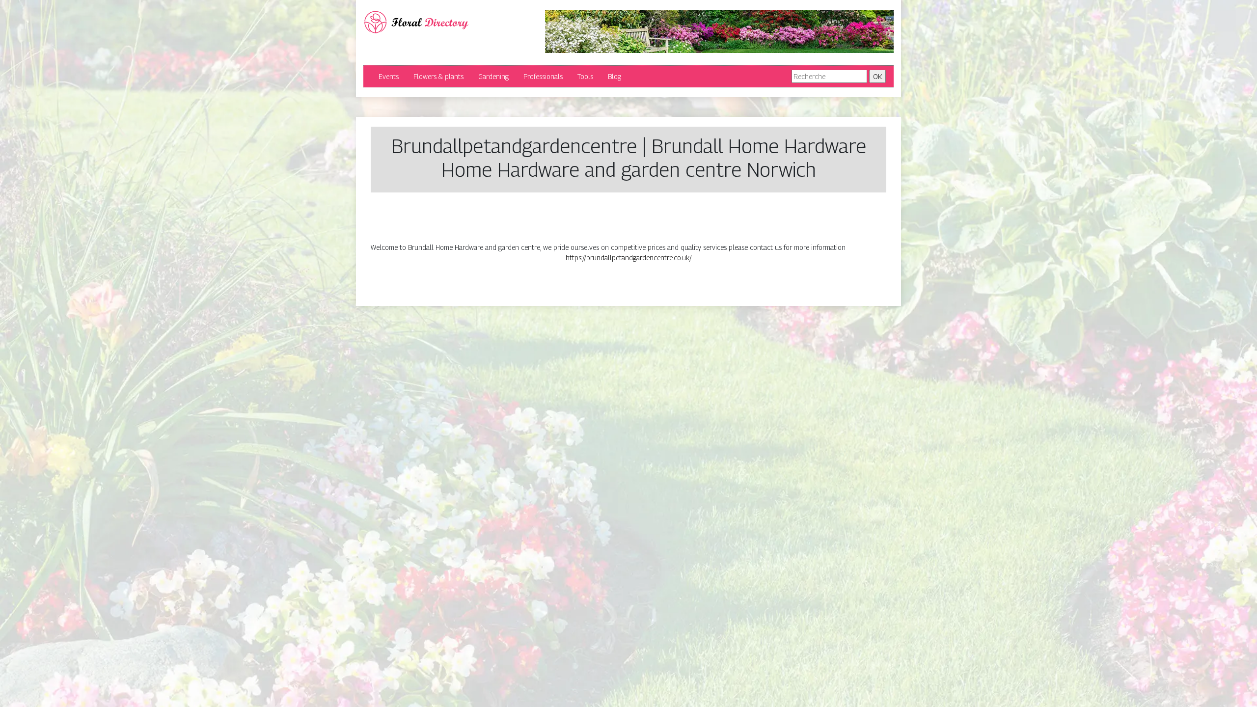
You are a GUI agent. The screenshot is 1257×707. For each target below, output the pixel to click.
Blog (614, 76)
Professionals (543, 76)
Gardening (493, 76)
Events (389, 76)
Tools (585, 76)
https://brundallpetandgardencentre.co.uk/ (629, 257)
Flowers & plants (438, 76)
